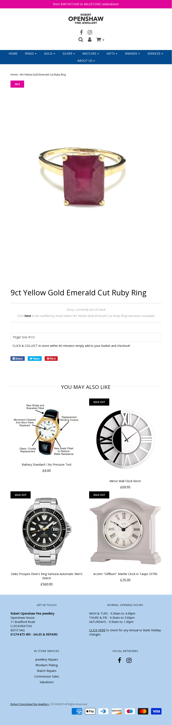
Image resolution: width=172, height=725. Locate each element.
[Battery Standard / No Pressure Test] (46, 430)
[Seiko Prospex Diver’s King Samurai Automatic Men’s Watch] (46, 532)
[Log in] (90, 39)
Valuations (47, 682)
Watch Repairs (46, 671)
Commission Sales (46, 676)
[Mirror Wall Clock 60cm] (125, 439)
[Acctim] (125, 532)
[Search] (80, 39)
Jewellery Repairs (46, 659)
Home (13, 53)
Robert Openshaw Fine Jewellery (29, 704)
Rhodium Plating (46, 665)
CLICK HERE (97, 630)
